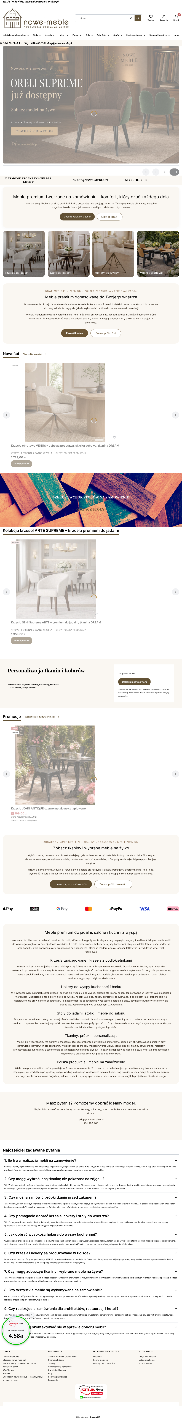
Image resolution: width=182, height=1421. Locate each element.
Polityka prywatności (58, 1377)
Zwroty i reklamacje (57, 1370)
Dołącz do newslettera (134, 681)
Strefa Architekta (56, 1360)
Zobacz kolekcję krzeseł (77, 216)
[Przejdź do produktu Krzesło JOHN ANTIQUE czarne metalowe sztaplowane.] (55, 765)
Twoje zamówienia (147, 1356)
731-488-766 (91, 1123)
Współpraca (8, 1370)
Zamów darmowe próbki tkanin (62, 1356)
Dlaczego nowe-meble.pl (14, 1360)
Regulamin (53, 1380)
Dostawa (97, 1356)
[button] (138, 18)
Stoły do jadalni (109, 216)
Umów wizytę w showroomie (71, 884)
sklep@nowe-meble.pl (91, 1119)
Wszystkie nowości (32, 354)
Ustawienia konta (146, 1360)
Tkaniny (51, 1363)
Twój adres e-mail (126, 673)
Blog (50, 1373)
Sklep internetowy (87, 1417)
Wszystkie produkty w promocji (40, 717)
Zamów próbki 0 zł (106, 333)
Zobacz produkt (21, 463)
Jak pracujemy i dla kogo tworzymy (19, 1363)
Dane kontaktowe (11, 1356)
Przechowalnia (145, 1363)
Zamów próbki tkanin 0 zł (113, 884)
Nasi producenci (10, 1366)
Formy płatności (100, 1360)
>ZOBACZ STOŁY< (90, 509)
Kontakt (6, 1373)
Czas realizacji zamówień (59, 1366)
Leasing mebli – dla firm (104, 1363)
